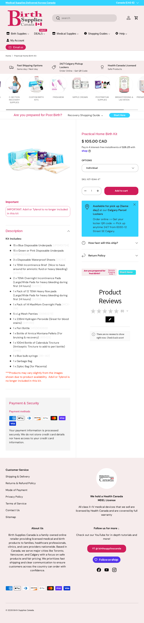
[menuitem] (18, 33)
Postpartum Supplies (102, 98)
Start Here (119, 115)
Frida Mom (58, 97)
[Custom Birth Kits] (36, 84)
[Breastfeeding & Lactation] (124, 84)
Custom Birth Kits (36, 98)
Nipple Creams (80, 97)
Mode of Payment (16, 490)
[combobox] (84, 18)
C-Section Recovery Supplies (14, 100)
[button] (127, 311)
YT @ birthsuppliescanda (106, 548)
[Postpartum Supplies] (102, 84)
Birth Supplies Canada (23, 610)
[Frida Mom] (58, 84)
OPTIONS (87, 160)
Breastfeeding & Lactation (124, 98)
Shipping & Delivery (18, 476)
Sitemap (11, 517)
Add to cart (121, 190)
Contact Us (13, 510)
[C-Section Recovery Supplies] (14, 84)
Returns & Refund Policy (21, 483)
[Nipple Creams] (80, 84)
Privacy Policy (14, 496)
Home (8, 56)
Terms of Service (16, 503)
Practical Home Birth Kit (25, 56)
